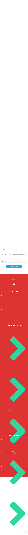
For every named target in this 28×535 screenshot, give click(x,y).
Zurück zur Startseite (14, 266)
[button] (14, 283)
